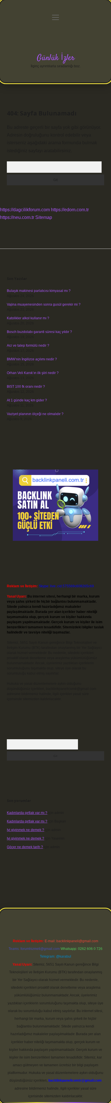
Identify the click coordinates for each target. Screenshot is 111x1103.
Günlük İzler (56, 58)
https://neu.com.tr (17, 217)
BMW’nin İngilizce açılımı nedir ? (32, 359)
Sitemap (43, 217)
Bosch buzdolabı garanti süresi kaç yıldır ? (39, 332)
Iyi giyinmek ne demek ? (25, 830)
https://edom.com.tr (70, 209)
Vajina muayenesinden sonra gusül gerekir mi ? (44, 304)
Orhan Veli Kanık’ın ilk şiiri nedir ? (33, 373)
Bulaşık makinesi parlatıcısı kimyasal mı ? (39, 291)
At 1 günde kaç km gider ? (27, 400)
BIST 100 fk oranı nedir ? (26, 387)
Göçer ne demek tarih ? (25, 847)
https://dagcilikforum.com (25, 209)
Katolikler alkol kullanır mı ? (28, 318)
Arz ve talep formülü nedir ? (28, 346)
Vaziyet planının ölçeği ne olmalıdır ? (35, 414)
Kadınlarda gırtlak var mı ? (27, 813)
